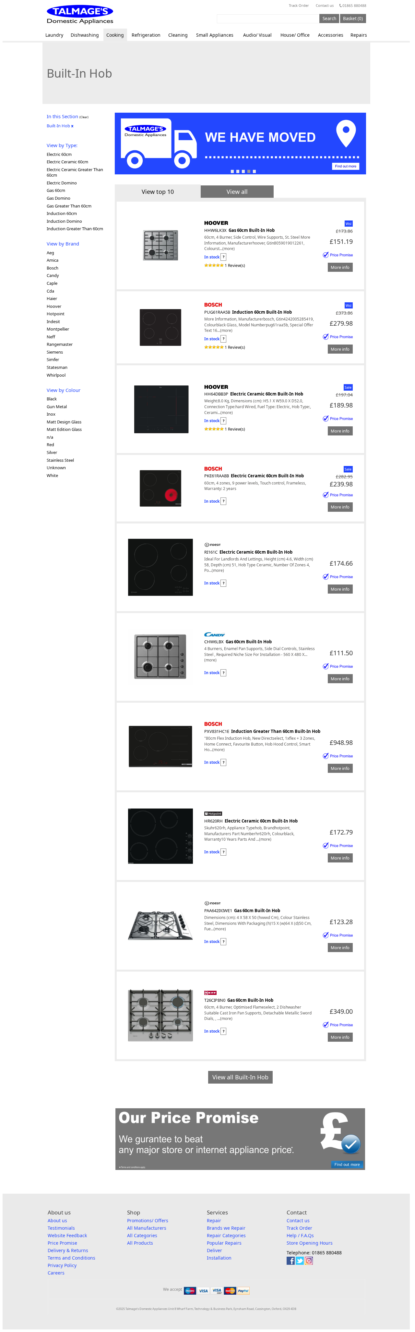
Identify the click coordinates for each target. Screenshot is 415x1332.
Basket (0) (353, 18)
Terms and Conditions (71, 1258)
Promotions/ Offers (147, 1220)
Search (329, 18)
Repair (214, 1220)
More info (340, 267)
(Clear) (84, 117)
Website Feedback (67, 1235)
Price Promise (62, 1243)
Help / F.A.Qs (300, 1235)
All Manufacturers (146, 1228)
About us (57, 1220)
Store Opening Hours (310, 1243)
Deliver (214, 1250)
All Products (140, 1243)
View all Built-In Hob (240, 1077)
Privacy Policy (62, 1265)
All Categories (142, 1235)
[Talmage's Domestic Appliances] (80, 14)
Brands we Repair (226, 1228)
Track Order (299, 5)
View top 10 (158, 191)
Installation (219, 1258)
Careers (56, 1273)
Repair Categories (226, 1235)
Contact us (325, 5)
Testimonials (61, 1228)
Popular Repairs (224, 1243)
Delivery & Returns (68, 1250)
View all (237, 191)
